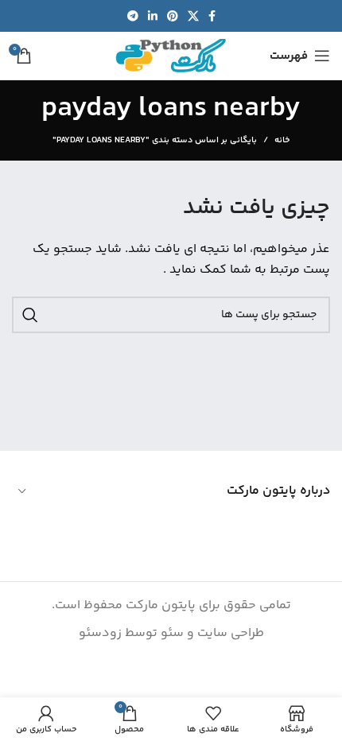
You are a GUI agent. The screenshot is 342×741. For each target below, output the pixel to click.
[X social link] (193, 16)
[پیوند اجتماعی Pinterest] (172, 16)
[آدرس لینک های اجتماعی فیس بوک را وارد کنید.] (212, 16)
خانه (282, 140)
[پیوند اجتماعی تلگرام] (132, 16)
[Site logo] (171, 56)
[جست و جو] (30, 315)
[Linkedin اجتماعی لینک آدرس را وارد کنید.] (152, 16)
